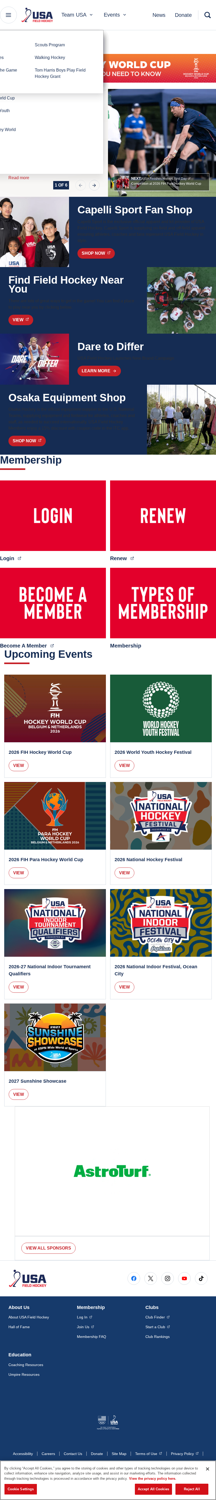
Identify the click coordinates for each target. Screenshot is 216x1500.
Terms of (148, 1453)
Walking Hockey (50, 57)
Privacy (185, 1453)
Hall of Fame (19, 1327)
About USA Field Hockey (28, 1317)
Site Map (119, 1454)
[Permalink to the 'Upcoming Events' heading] (96, 654)
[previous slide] (80, 185)
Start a (157, 1327)
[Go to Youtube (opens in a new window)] (184, 1278)
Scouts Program (50, 45)
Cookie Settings (21, 1489)
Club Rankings (157, 1337)
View (18, 765)
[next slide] (94, 185)
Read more (18, 177)
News (159, 15)
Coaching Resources (25, 1365)
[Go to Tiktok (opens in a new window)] (201, 1278)
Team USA (73, 15)
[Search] (207, 15)
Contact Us (73, 1454)
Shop (98, 253)
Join (85, 1327)
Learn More (96, 371)
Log (84, 1317)
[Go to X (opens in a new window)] (150, 1278)
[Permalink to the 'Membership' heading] (65, 460)
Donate (183, 15)
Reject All (192, 1489)
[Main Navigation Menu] (8, 15)
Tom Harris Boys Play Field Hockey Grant (60, 73)
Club (157, 1317)
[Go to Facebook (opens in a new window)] (133, 1278)
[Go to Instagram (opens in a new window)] (167, 1278)
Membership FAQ (91, 1337)
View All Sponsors (48, 1248)
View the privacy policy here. (152, 1479)
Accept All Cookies (153, 1489)
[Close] (207, 1469)
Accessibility (23, 1454)
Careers (48, 1454)
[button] (161, 182)
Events (112, 15)
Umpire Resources (24, 1374)
